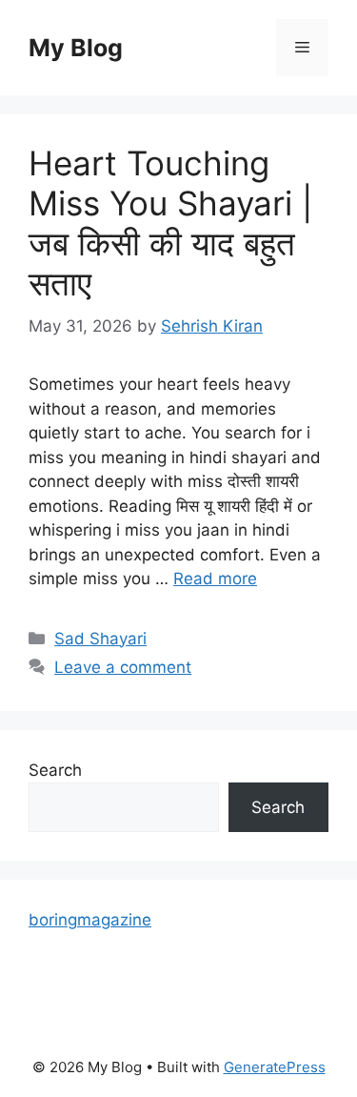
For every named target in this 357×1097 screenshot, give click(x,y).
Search (55, 770)
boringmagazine (90, 919)
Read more (215, 578)
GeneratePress (275, 1067)
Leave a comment (122, 667)
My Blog (76, 47)
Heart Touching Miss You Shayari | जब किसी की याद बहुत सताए (170, 223)
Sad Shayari (100, 638)
